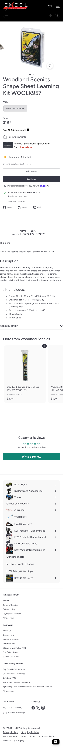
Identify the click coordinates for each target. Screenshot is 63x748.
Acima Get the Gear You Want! (16, 682)
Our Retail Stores (10, 652)
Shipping (6, 164)
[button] (50, 15)
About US (7, 631)
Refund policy (9, 609)
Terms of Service (10, 605)
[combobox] (31, 15)
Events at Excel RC (11, 639)
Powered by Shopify (13, 740)
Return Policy (10, 736)
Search (6, 601)
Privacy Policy (10, 732)
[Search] (56, 15)
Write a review (31, 456)
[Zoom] (50, 65)
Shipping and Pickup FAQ (14, 648)
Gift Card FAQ (9, 678)
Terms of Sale (27, 736)
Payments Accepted (12, 614)
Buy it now (31, 179)
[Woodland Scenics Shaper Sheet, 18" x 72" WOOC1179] (25, 374)
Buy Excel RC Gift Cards (14, 669)
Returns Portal (9, 644)
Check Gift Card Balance (14, 674)
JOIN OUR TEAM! (11, 657)
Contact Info (8, 635)
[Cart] (50, 6)
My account (8, 618)
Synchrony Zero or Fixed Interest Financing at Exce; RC (28, 686)
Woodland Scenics (35, 339)
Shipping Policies (30, 732)
